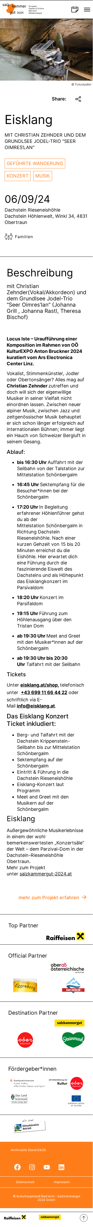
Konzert (18, 175)
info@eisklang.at (36, 706)
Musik (42, 175)
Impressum (62, 1182)
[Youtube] (46, 1167)
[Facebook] (17, 1167)
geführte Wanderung (35, 163)
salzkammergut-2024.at (46, 873)
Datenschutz (25, 1182)
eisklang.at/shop (39, 685)
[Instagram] (32, 1167)
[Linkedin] (61, 1167)
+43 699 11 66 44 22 (44, 692)
